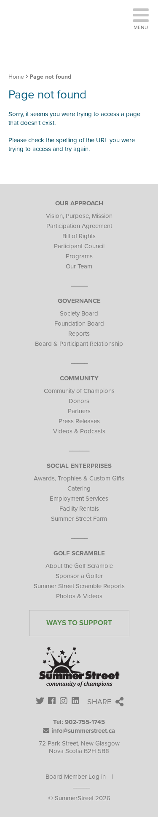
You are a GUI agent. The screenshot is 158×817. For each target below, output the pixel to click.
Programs (79, 256)
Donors (79, 401)
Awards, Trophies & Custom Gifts (79, 478)
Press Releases (79, 421)
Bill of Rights (79, 236)
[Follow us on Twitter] (40, 702)
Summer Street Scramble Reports (79, 586)
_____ (81, 785)
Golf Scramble (79, 553)
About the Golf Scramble (79, 566)
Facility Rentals (79, 508)
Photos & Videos (79, 596)
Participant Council (79, 246)
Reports (79, 333)
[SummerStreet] (67, 37)
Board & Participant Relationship (79, 343)
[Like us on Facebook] (52, 702)
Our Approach (79, 203)
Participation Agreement (79, 226)
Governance (79, 301)
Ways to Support (79, 622)
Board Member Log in (76, 776)
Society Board (79, 313)
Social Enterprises (79, 466)
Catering (79, 488)
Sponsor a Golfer (79, 576)
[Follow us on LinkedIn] (75, 702)
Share (99, 701)
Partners (79, 411)
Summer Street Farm (79, 519)
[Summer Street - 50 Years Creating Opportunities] (79, 668)
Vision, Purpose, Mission (79, 216)
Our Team (79, 266)
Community (79, 378)
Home (16, 76)
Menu (141, 27)
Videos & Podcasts (79, 431)
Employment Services (79, 498)
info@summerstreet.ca (83, 731)
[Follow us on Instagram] (64, 702)
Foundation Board (79, 323)
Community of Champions (79, 391)
